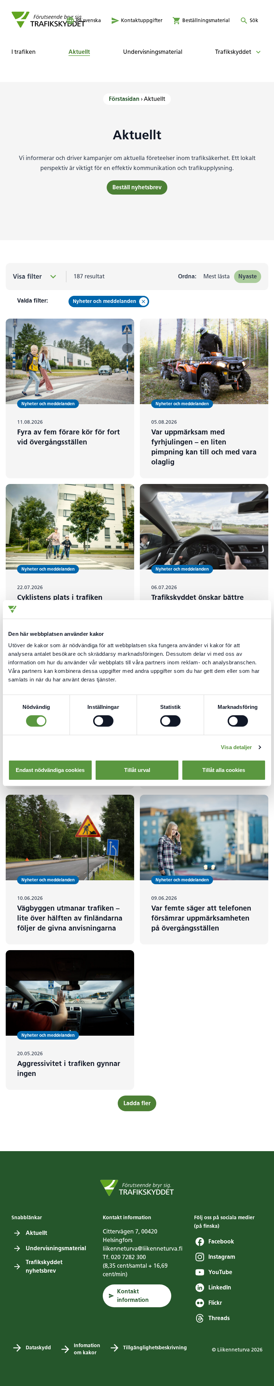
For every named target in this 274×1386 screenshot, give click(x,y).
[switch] (103, 721)
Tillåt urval (137, 770)
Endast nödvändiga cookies (50, 770)
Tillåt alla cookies (223, 770)
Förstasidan (124, 99)
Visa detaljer (236, 747)
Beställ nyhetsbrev (137, 187)
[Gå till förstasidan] (48, 19)
